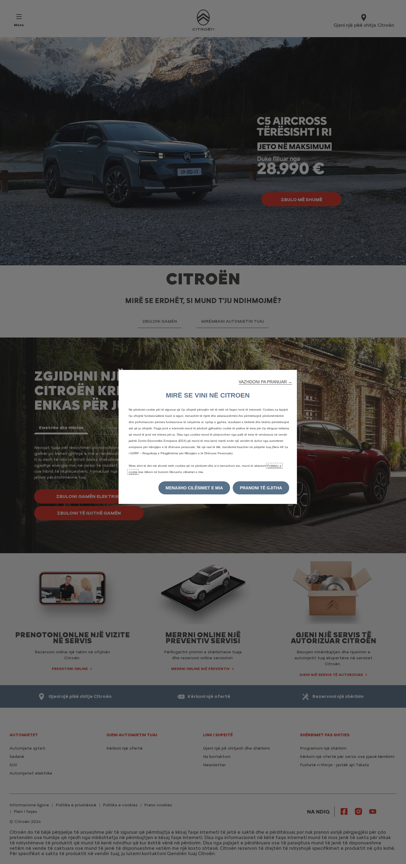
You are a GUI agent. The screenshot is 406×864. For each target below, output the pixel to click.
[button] (265, 381)
